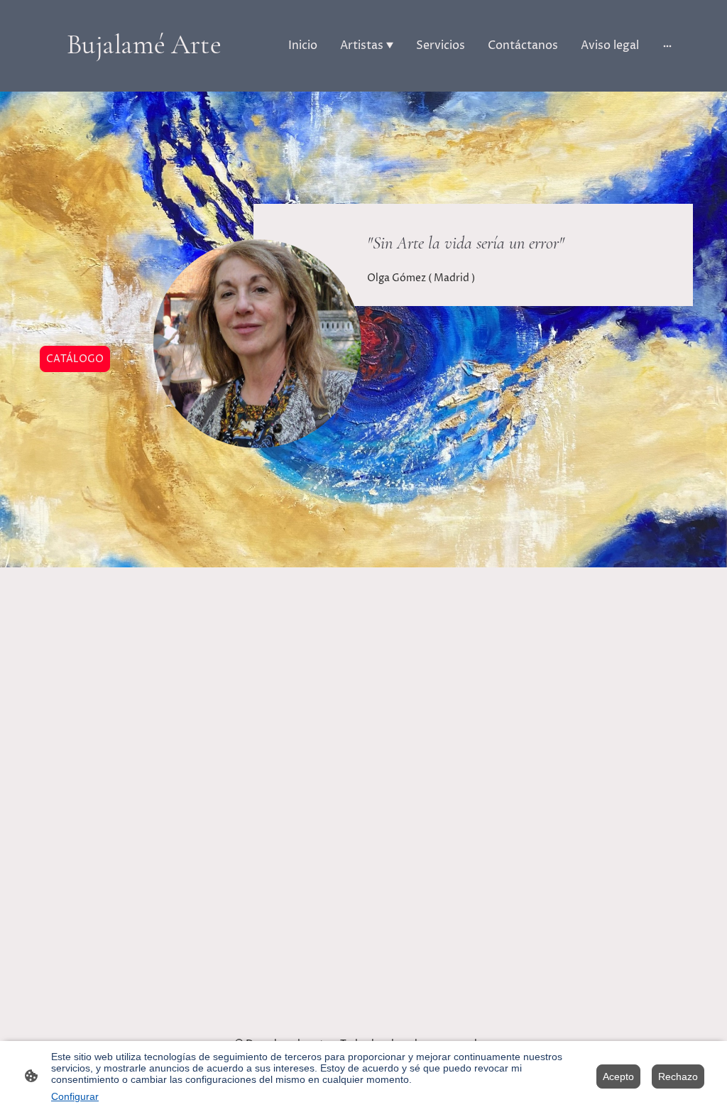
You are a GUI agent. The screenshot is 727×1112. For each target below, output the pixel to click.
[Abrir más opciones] (667, 45)
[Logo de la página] (144, 73)
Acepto (618, 1076)
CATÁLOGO (75, 359)
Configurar (75, 1096)
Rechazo (678, 1076)
